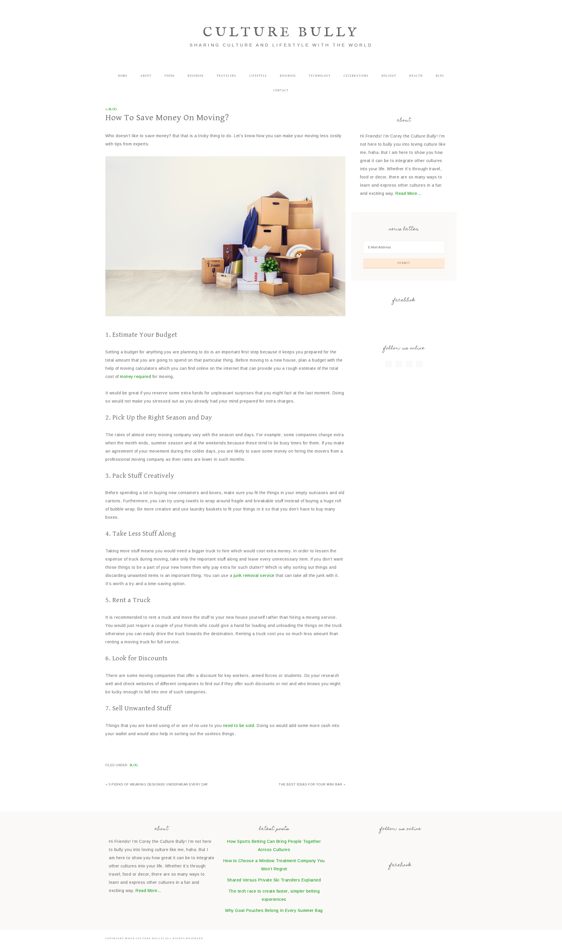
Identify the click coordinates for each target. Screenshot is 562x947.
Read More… (408, 193)
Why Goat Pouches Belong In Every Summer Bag (274, 910)
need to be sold (238, 725)
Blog (113, 109)
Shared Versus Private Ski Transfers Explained (274, 880)
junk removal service (254, 575)
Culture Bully (281, 32)
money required (135, 376)
